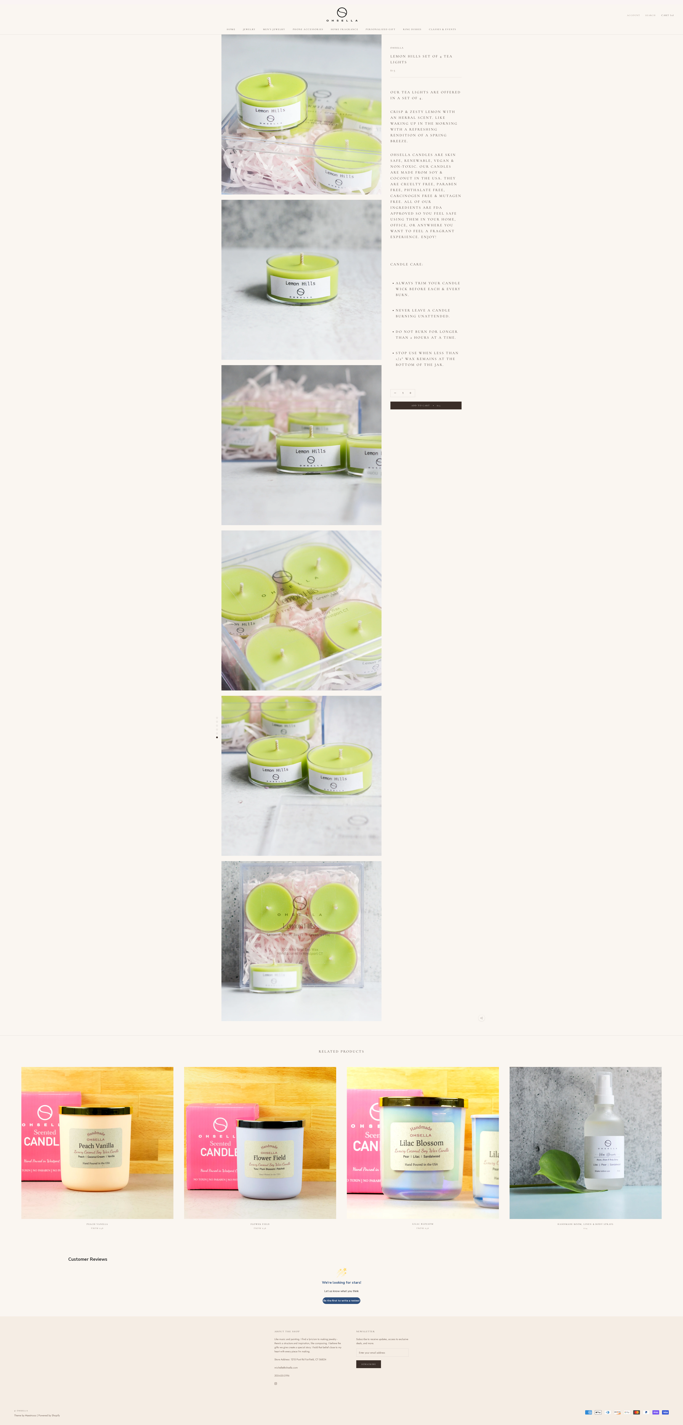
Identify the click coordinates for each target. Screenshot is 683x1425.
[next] (672, 1145)
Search (650, 15)
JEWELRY (249, 29)
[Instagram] (275, 1383)
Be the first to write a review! (341, 1300)
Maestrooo (30, 1415)
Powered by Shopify (49, 1415)
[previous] (11, 1145)
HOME (231, 29)
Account (633, 15)
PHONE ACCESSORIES (308, 29)
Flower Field (260, 1224)
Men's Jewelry (274, 29)
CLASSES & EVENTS (442, 29)
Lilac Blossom (422, 1224)
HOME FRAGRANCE (344, 29)
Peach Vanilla (97, 1224)
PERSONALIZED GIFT (380, 29)
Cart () (667, 15)
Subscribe (368, 1364)
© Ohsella (21, 1411)
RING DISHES (412, 29)
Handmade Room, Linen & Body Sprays (586, 1224)
